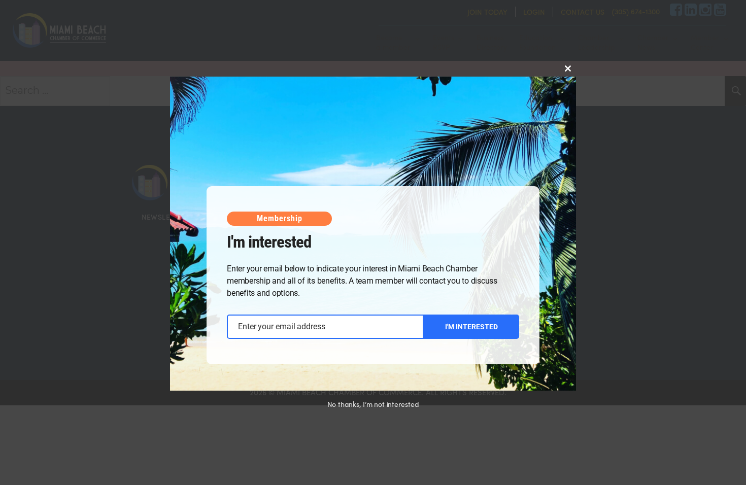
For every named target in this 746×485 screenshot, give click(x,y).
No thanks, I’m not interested (373, 404)
